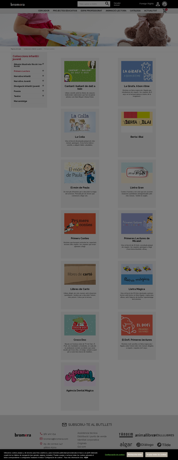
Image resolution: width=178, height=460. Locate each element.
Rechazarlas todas (135, 455)
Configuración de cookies (115, 455)
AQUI (86, 457)
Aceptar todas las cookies (156, 455)
